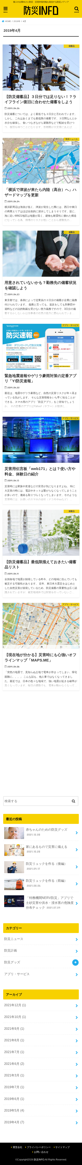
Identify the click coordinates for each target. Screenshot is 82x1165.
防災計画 (10, 950)
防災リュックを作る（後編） (46, 866)
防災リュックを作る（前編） (46, 883)
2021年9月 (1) (14, 1028)
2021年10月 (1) (15, 1017)
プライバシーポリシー (39, 1147)
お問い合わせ (41, 1152)
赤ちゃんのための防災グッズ (46, 832)
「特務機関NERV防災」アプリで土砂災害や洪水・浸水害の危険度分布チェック (50, 902)
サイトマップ (62, 1147)
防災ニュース (13, 939)
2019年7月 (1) (14, 1087)
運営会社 (17, 1147)
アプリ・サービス (17, 974)
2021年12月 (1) (15, 1005)
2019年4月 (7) (14, 1122)
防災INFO (39, 1159)
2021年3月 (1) (14, 1075)
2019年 (17, 21)
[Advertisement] (41, 745)
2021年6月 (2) (14, 1063)
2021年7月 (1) (14, 1052)
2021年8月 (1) (14, 1040)
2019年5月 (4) (14, 1110)
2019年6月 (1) (14, 1099)
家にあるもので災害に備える (46, 849)
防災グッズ (12, 962)
